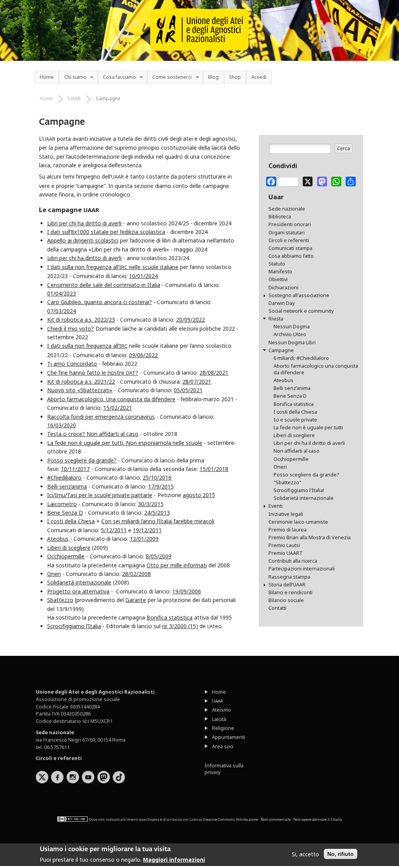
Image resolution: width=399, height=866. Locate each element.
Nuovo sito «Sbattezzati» (80, 390)
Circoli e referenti (288, 240)
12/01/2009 (144, 538)
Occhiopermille (66, 556)
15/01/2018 (214, 469)
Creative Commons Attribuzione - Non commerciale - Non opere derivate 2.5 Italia (272, 819)
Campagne (108, 98)
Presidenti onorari (289, 224)
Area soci (222, 746)
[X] (307, 180)
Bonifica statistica (169, 617)
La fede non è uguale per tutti (308, 427)
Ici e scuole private (295, 419)
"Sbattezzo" (287, 482)
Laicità (219, 719)
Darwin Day (281, 303)
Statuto (276, 263)
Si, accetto (305, 854)
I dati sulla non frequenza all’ (87, 345)
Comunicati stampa (290, 248)
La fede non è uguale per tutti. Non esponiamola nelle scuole (124, 442)
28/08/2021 (214, 372)
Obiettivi (278, 279)
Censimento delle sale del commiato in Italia (103, 285)
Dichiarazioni (283, 287)
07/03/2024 (61, 311)
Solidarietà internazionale (79, 582)
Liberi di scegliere (68, 547)
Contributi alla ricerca (292, 561)
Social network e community (301, 311)
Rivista (275, 318)
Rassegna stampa (289, 577)
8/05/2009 (158, 556)
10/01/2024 (143, 276)
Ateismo (221, 710)
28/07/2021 (196, 381)
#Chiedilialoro (64, 477)
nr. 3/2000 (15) (180, 626)
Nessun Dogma (292, 326)
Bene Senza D (65, 512)
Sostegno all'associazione (298, 295)
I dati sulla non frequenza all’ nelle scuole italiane (112, 267)
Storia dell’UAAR (286, 584)
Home (47, 77)
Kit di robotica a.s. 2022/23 (81, 319)
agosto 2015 (199, 495)
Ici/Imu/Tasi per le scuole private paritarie (99, 495)
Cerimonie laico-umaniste (298, 522)
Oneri (54, 573)
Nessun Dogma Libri (292, 342)
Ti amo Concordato (72, 363)
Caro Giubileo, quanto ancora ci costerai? (99, 302)
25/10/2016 (157, 477)
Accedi (259, 77)
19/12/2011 (147, 530)
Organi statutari (286, 232)
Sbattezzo (60, 600)
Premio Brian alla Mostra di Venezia (309, 537)
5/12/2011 (114, 530)
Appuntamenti (228, 737)
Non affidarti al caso (297, 451)
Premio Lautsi (284, 545)
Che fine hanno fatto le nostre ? (92, 372)
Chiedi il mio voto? (70, 328)
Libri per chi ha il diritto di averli (309, 443)
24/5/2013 (157, 512)
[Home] (199, 54)
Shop (235, 77)
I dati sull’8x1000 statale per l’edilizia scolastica (106, 232)
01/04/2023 (61, 293)
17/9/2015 (161, 486)
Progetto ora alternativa (78, 591)
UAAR (74, 98)
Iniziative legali (285, 514)
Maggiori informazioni (174, 859)
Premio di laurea (287, 529)
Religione (223, 728)
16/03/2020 (61, 425)
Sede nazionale (286, 208)
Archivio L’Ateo (290, 334)
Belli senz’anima (67, 486)
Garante (135, 600)
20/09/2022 (190, 319)
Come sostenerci (169, 77)
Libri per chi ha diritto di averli (84, 223)
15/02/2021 (117, 407)
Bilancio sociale (286, 600)
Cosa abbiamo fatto (291, 256)
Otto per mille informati (177, 565)
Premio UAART (285, 553)
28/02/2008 (136, 573)
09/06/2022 (143, 355)
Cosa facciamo (117, 77)
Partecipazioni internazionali (301, 568)
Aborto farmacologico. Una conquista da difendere (111, 399)
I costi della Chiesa (71, 521)
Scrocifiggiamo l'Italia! (299, 490)
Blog (213, 77)
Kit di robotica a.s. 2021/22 (81, 381)
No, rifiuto (340, 854)
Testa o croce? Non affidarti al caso (92, 433)
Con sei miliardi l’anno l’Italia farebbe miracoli (157, 521)
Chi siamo (72, 77)
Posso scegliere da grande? (82, 460)
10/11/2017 (75, 469)
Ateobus (58, 538)
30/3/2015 (151, 504)
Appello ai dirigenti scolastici (82, 240)
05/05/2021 (188, 390)
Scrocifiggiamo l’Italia (74, 626)
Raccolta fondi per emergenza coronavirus (101, 416)
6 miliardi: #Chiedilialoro (301, 358)
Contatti (277, 608)
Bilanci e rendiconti (290, 592)
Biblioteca (279, 216)
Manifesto (280, 271)
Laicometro (62, 504)
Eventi (275, 506)
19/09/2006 (186, 591)
